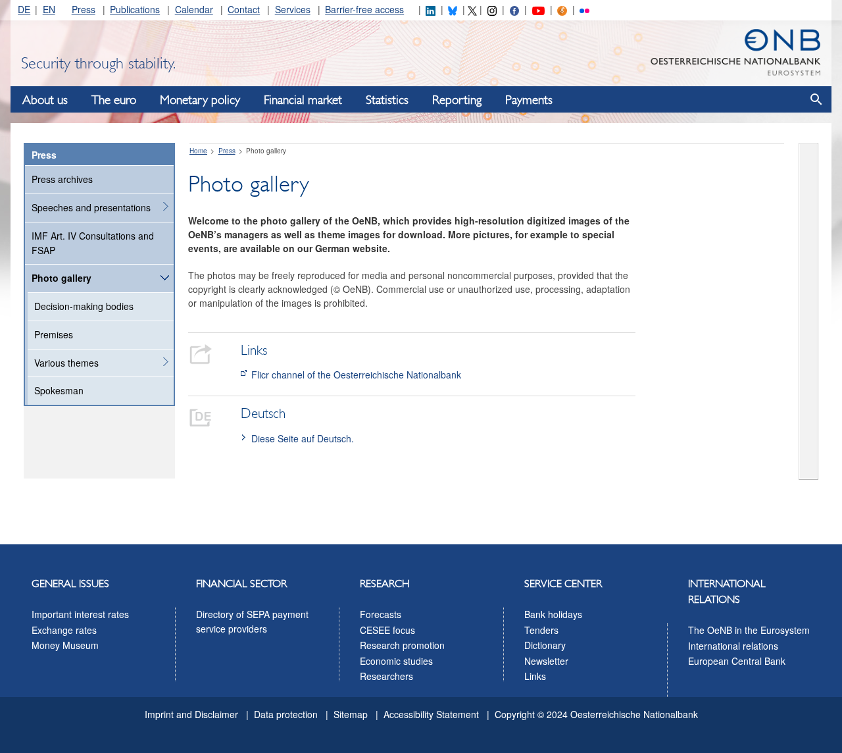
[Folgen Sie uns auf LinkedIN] (430, 9)
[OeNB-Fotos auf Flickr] (584, 9)
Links (535, 676)
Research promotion (402, 645)
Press (83, 9)
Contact (244, 9)
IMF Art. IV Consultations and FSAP (93, 243)
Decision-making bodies (84, 306)
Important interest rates (80, 614)
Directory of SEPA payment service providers (252, 621)
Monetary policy (200, 100)
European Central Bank (736, 660)
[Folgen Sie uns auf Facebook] (514, 9)
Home (198, 150)
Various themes (66, 362)
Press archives (62, 179)
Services (292, 9)
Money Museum (65, 645)
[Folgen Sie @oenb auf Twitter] (472, 9)
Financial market (303, 100)
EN (49, 9)
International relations (733, 645)
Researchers (386, 676)
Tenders (541, 629)
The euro (113, 100)
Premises (53, 334)
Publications (135, 9)
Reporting (457, 100)
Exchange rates (64, 629)
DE (24, 9)
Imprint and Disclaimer (191, 714)
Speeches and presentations (91, 207)
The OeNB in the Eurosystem (749, 629)
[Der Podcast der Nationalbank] (562, 9)
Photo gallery (61, 277)
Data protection (286, 714)
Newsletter (546, 660)
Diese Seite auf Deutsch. (302, 438)
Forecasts (380, 614)
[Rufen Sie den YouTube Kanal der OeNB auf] (538, 9)
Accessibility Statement (431, 714)
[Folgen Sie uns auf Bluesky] (452, 9)
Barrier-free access (364, 9)
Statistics (387, 100)
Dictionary (545, 645)
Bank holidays (553, 614)
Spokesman (59, 390)
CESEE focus (387, 629)
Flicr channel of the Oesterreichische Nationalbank (356, 374)
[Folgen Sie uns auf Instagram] (492, 9)
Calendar (194, 9)
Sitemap (351, 714)
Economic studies (396, 660)
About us (45, 100)
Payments (529, 100)
